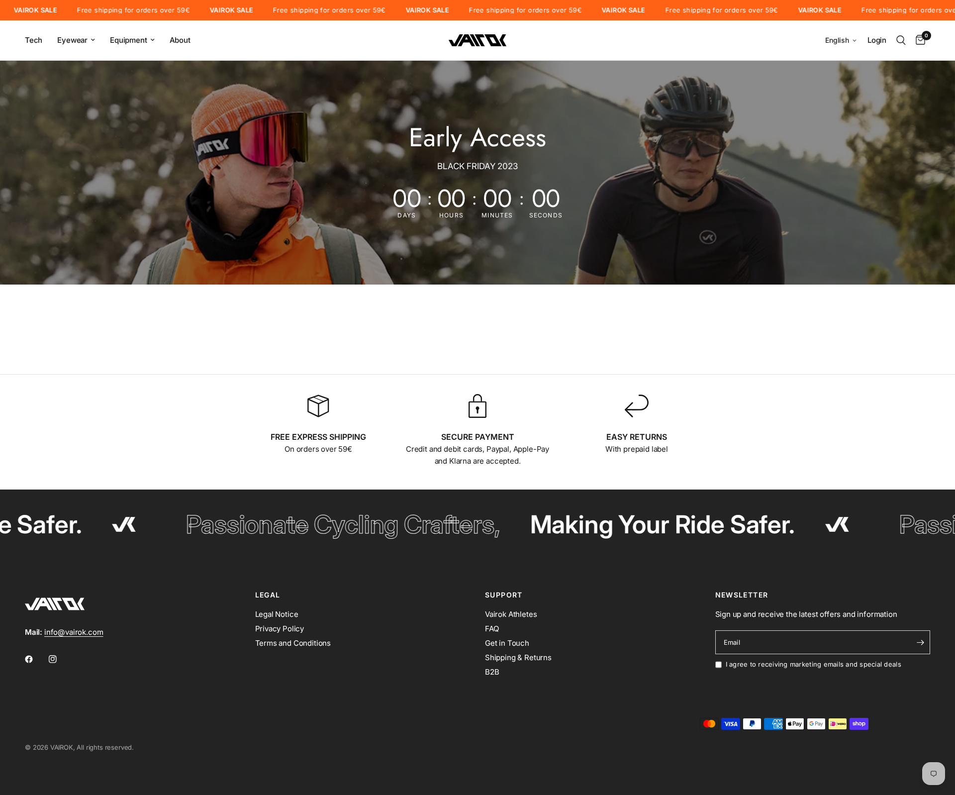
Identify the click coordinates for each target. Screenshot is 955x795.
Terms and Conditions (293, 643)
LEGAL (268, 595)
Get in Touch (507, 643)
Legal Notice (276, 614)
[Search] (901, 40)
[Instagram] (60, 659)
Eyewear (72, 40)
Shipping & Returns (518, 657)
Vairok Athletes (511, 614)
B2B (492, 672)
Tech (33, 40)
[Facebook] (36, 659)
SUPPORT (504, 595)
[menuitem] (37, 40)
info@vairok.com (73, 632)
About (180, 40)
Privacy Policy (279, 628)
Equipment (128, 40)
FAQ (492, 628)
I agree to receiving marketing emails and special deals (813, 664)
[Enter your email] (920, 642)
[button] (841, 40)
